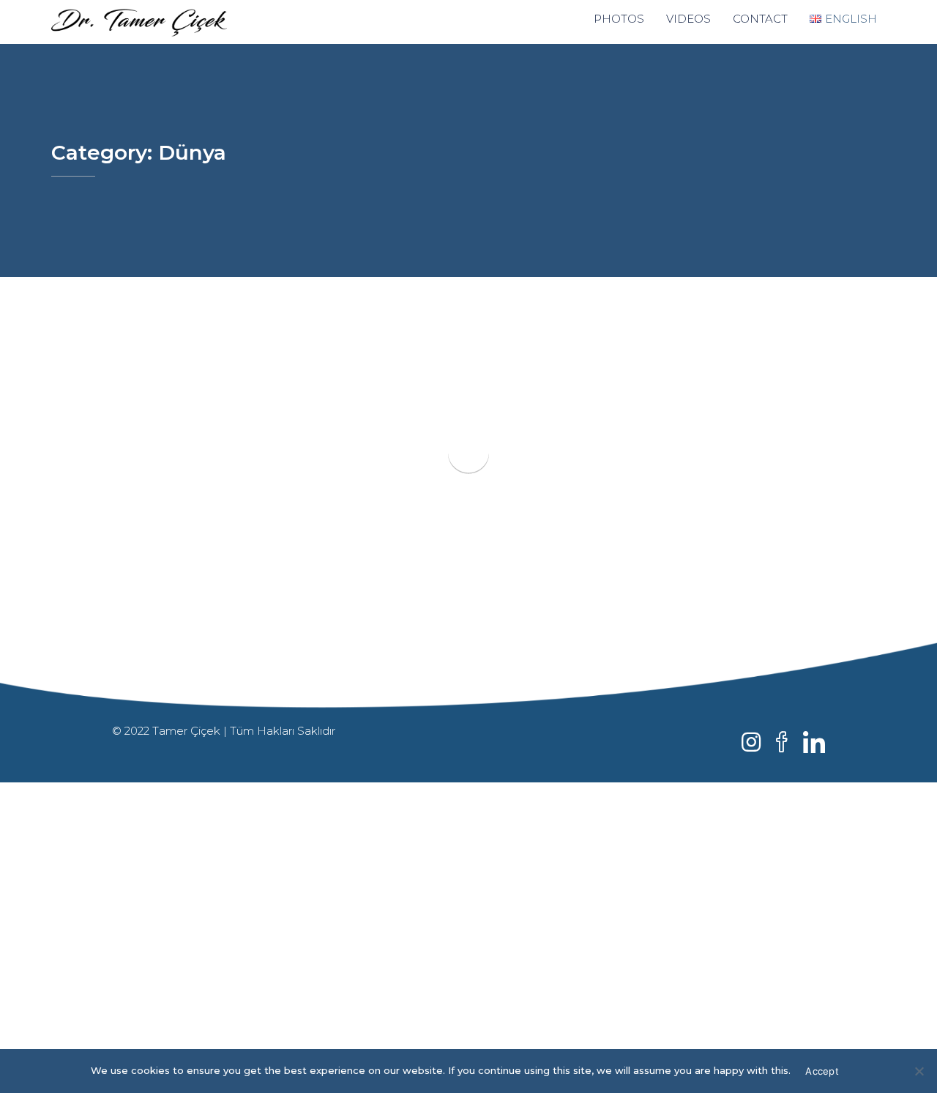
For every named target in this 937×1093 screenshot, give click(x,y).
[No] (918, 1071)
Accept (822, 1071)
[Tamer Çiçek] (160, 22)
